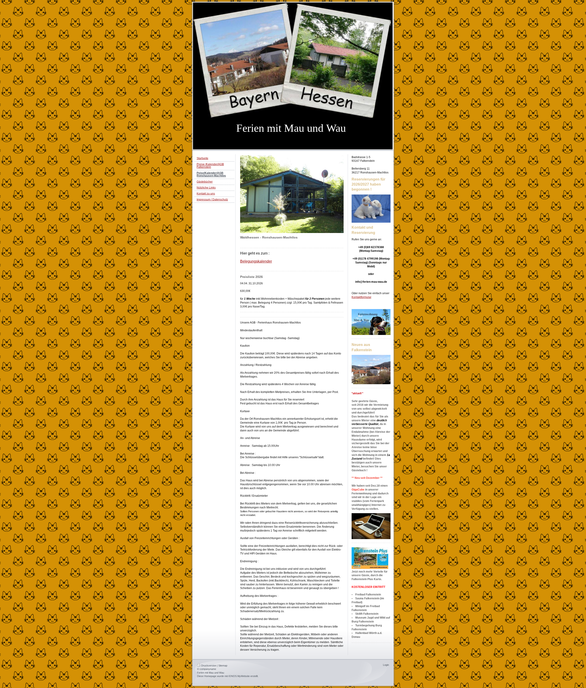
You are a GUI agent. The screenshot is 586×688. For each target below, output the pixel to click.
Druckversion (208, 665)
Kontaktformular (361, 297)
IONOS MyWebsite (239, 676)
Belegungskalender (256, 261)
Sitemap (222, 665)
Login (386, 664)
